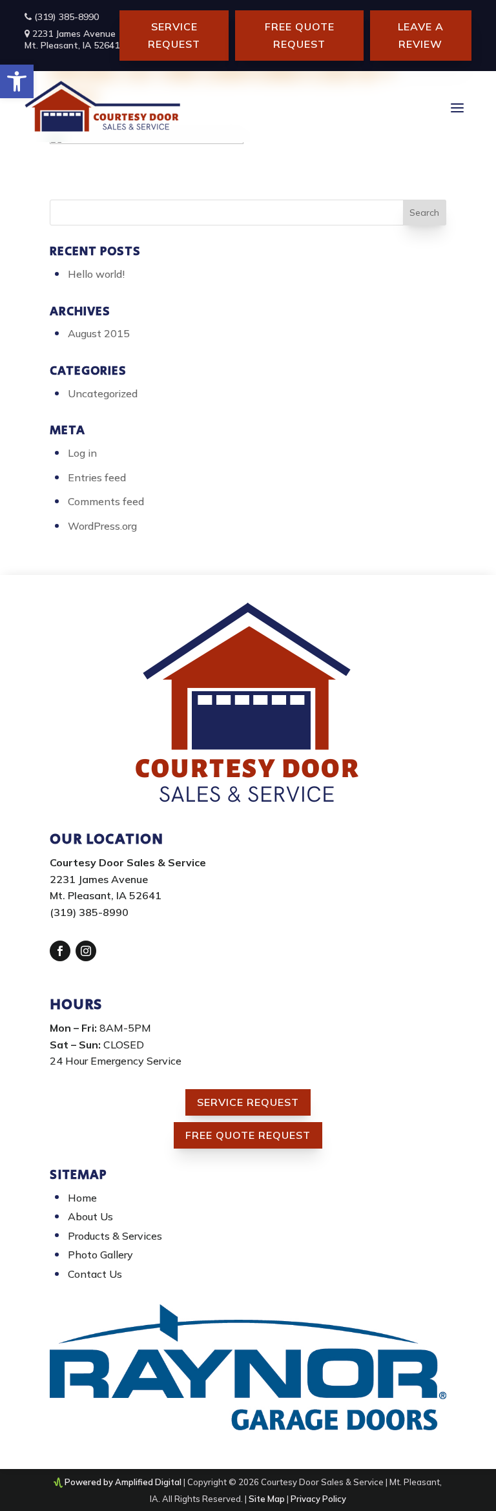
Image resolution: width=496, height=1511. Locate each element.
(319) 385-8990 (65, 17)
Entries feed (97, 477)
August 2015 (99, 333)
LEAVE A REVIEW (421, 35)
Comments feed (106, 501)
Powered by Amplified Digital (123, 1482)
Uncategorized (103, 393)
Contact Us (95, 1273)
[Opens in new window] (60, 951)
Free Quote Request (300, 35)
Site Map (267, 1499)
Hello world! (96, 273)
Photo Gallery (100, 1254)
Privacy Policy (318, 1499)
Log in (82, 452)
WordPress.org (102, 525)
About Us (90, 1216)
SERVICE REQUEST (174, 35)
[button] (17, 81)
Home (82, 1197)
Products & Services (115, 1235)
